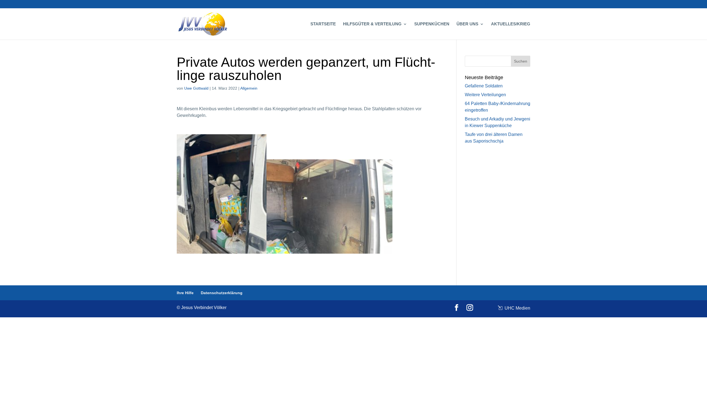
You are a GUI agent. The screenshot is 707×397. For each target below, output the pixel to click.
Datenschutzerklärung (512, 4)
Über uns (467, 24)
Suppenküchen (431, 24)
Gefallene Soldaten (484, 86)
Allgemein (248, 88)
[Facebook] (456, 308)
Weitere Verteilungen (485, 94)
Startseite (323, 24)
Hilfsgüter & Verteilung (372, 24)
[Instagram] (469, 308)
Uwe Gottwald (196, 88)
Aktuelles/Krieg (510, 24)
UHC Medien (516, 308)
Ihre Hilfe (483, 4)
